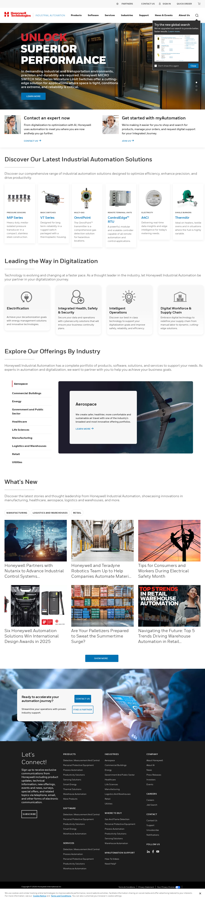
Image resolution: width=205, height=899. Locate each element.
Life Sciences (20, 429)
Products (76, 15)
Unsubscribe (152, 830)
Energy (16, 401)
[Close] (200, 893)
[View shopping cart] (199, 3)
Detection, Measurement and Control (81, 760)
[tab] (197, 83)
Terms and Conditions (61, 896)
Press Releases (153, 774)
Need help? (110, 863)
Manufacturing (22, 437)
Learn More (38, 86)
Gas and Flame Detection (117, 819)
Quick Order (184, 3)
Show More (101, 658)
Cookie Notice (39, 896)
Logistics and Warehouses (29, 445)
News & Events (164, 15)
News (149, 770)
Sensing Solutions (72, 779)
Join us (126, 141)
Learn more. (174, 31)
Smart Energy (70, 784)
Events (149, 784)
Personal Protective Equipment (78, 765)
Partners (127, 3)
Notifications (152, 835)
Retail (16, 454)
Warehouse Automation (74, 794)
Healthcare (19, 421)
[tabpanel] (102, 66)
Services (110, 15)
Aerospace (21, 383)
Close (193, 65)
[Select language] (117, 3)
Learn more (83, 428)
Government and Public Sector (120, 774)
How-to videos (112, 859)
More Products (70, 798)
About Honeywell (154, 760)
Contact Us (31, 141)
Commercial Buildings (26, 393)
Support (144, 15)
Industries (127, 15)
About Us (184, 15)
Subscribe (29, 814)
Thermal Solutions (72, 789)
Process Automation (73, 770)
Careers (150, 800)
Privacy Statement (146, 887)
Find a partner (82, 709)
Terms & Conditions (127, 887)
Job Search (151, 804)
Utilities (17, 462)
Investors (150, 779)
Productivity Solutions (74, 774)
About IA (150, 765)
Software (93, 15)
